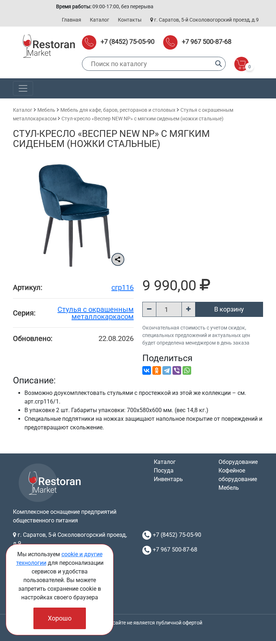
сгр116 (122, 287)
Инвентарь (168, 479)
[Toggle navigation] (23, 88)
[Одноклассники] (156, 370)
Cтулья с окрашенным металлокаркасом (96, 313)
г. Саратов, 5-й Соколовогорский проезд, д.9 (206, 20)
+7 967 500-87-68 (206, 41)
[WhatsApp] (187, 370)
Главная (71, 20)
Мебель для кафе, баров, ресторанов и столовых (117, 110)
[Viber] (176, 370)
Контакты (130, 20)
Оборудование (238, 461)
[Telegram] (166, 370)
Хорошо (60, 618)
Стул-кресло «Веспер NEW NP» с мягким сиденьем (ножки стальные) (142, 118)
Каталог (99, 20)
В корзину (229, 309)
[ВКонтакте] (146, 370)
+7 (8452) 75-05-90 (128, 41)
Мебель (46, 110)
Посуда (164, 470)
